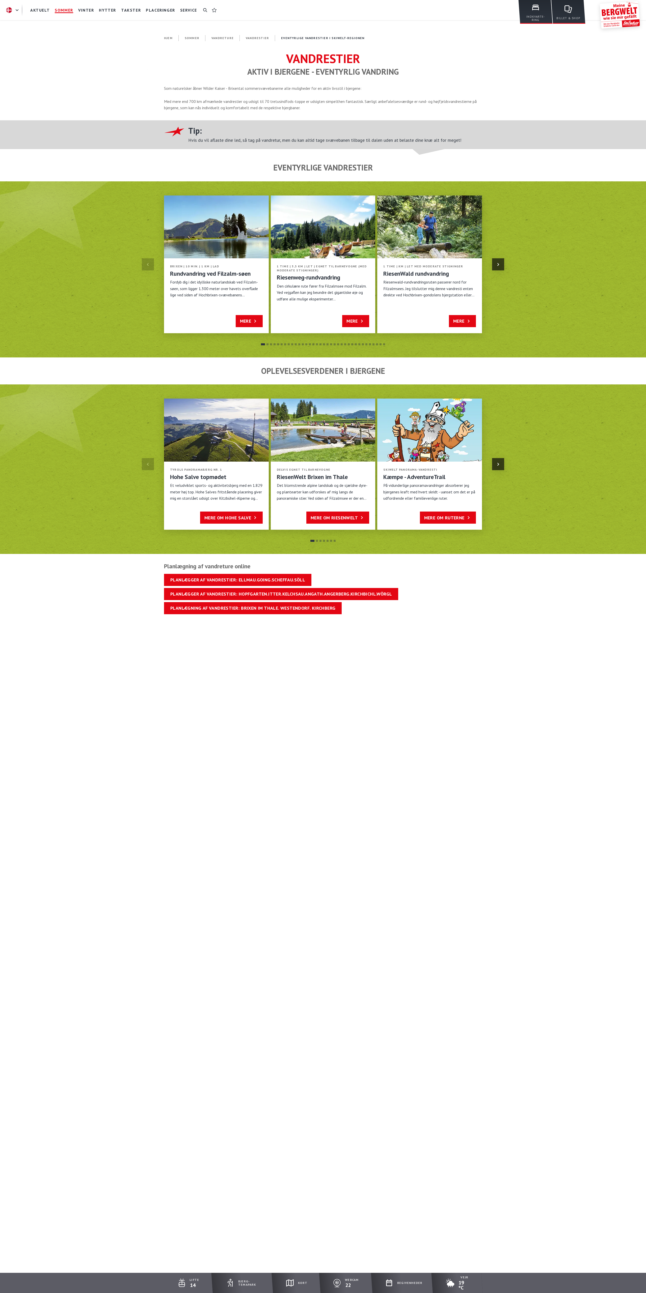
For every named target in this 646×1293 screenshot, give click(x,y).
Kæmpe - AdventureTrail (414, 477)
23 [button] (342, 344)
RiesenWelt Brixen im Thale (312, 477)
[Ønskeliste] (214, 10)
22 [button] (338, 344)
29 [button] (363, 344)
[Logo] (620, 15)
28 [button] (359, 344)
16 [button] (317, 344)
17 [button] (320, 344)
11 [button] (299, 344)
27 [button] (356, 344)
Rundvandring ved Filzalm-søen (210, 273)
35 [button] (384, 344)
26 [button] (352, 344)
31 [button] (370, 344)
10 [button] (296, 344)
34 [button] (381, 344)
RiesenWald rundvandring (416, 273)
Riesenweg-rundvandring (308, 277)
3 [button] (271, 344)
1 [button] (263, 344)
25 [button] (349, 344)
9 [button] (292, 344)
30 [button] (366, 344)
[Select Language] (13, 10)
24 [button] (345, 344)
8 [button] (289, 344)
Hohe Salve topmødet (198, 477)
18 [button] (324, 344)
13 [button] (306, 344)
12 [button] (303, 344)
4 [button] (275, 344)
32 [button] (373, 344)
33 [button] (377, 344)
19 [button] (328, 344)
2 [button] (267, 344)
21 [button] (335, 344)
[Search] (205, 10)
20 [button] (331, 344)
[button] (498, 264)
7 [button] (285, 344)
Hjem (168, 38)
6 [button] (282, 344)
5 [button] (278, 344)
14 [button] (310, 344)
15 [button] (313, 344)
